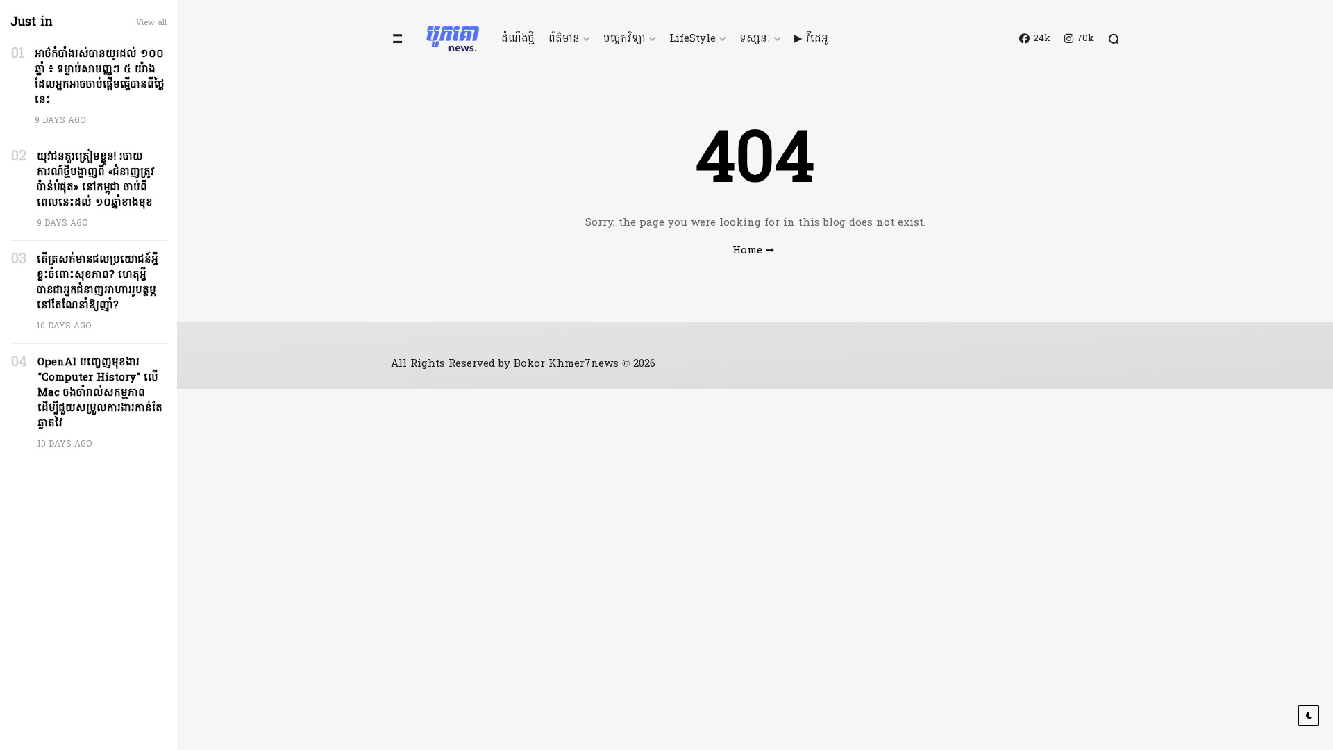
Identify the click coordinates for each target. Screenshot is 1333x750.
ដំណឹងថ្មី (518, 39)
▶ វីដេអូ (811, 39)
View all (151, 22)
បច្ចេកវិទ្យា (624, 39)
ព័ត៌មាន (564, 39)
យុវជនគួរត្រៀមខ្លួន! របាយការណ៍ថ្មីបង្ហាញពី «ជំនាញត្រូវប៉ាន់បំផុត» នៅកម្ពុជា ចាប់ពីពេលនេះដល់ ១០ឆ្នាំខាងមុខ (96, 179)
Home (747, 250)
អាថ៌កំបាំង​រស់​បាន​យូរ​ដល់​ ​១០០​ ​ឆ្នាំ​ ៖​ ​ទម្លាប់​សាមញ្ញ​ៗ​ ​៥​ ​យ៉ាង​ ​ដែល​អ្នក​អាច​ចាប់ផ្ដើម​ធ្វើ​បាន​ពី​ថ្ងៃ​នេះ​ (100, 77)
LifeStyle (692, 39)
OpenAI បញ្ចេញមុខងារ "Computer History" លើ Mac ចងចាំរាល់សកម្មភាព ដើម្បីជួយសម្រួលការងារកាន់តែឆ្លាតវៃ (99, 393)
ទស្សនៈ (755, 39)
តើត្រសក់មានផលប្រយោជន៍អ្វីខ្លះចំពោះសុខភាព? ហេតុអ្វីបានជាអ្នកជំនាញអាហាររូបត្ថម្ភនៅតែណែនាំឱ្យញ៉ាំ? (97, 282)
